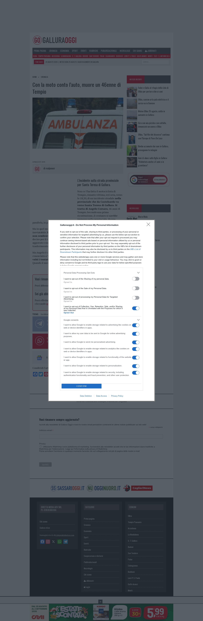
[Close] (149, 225)
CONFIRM (82, 386)
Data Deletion (86, 396)
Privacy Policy (117, 396)
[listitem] (101, 272)
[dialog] (101, 310)
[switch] (135, 279)
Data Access (101, 396)
